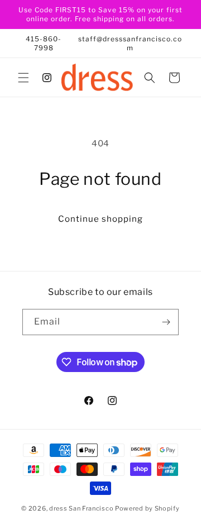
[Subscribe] (166, 322)
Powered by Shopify (147, 508)
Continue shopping (100, 219)
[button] (23, 77)
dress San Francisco (81, 508)
